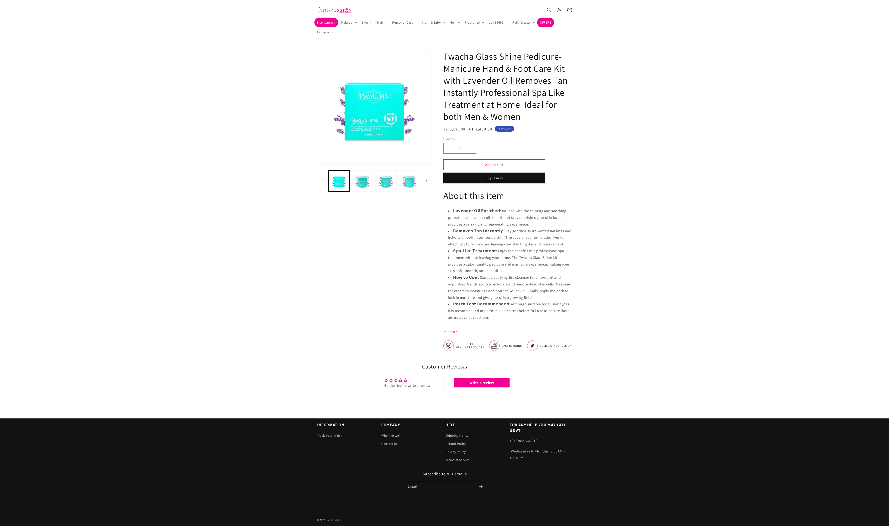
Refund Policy (455, 444)
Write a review (482, 382)
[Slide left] (322, 181)
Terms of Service (457, 460)
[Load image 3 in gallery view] (386, 181)
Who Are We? (391, 435)
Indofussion (334, 520)
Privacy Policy (455, 452)
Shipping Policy (456, 435)
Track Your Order (329, 435)
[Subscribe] (481, 486)
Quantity (449, 139)
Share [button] (453, 332)
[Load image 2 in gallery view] (362, 181)
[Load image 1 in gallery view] (339, 181)
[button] (348, 22)
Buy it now (494, 178)
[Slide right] (427, 181)
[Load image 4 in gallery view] (409, 181)
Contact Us (389, 444)
